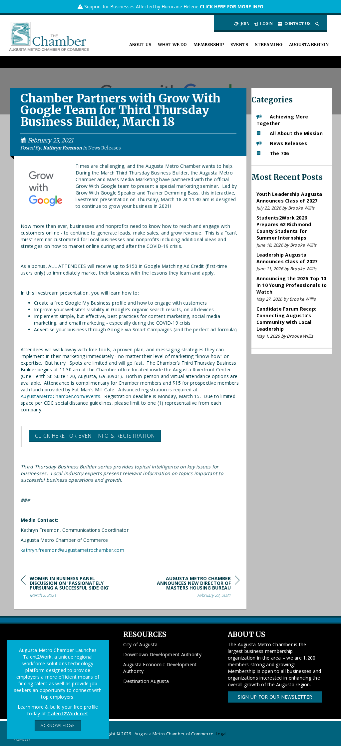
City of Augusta (140, 644)
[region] (190, 588)
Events (239, 44)
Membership (208, 44)
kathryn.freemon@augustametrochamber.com (72, 550)
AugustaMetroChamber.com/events (61, 396)
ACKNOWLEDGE (58, 725)
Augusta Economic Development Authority (159, 667)
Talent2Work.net (67, 713)
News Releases (104, 148)
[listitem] (291, 201)
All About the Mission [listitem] (296, 133)
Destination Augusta (146, 681)
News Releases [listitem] (288, 143)
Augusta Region (309, 44)
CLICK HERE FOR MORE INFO (231, 6)
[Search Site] (317, 23)
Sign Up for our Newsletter (275, 697)
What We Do (172, 44)
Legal (221, 734)
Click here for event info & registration (95, 435)
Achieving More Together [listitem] (282, 119)
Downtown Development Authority (162, 654)
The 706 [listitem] (279, 153)
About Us (140, 44)
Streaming (268, 44)
